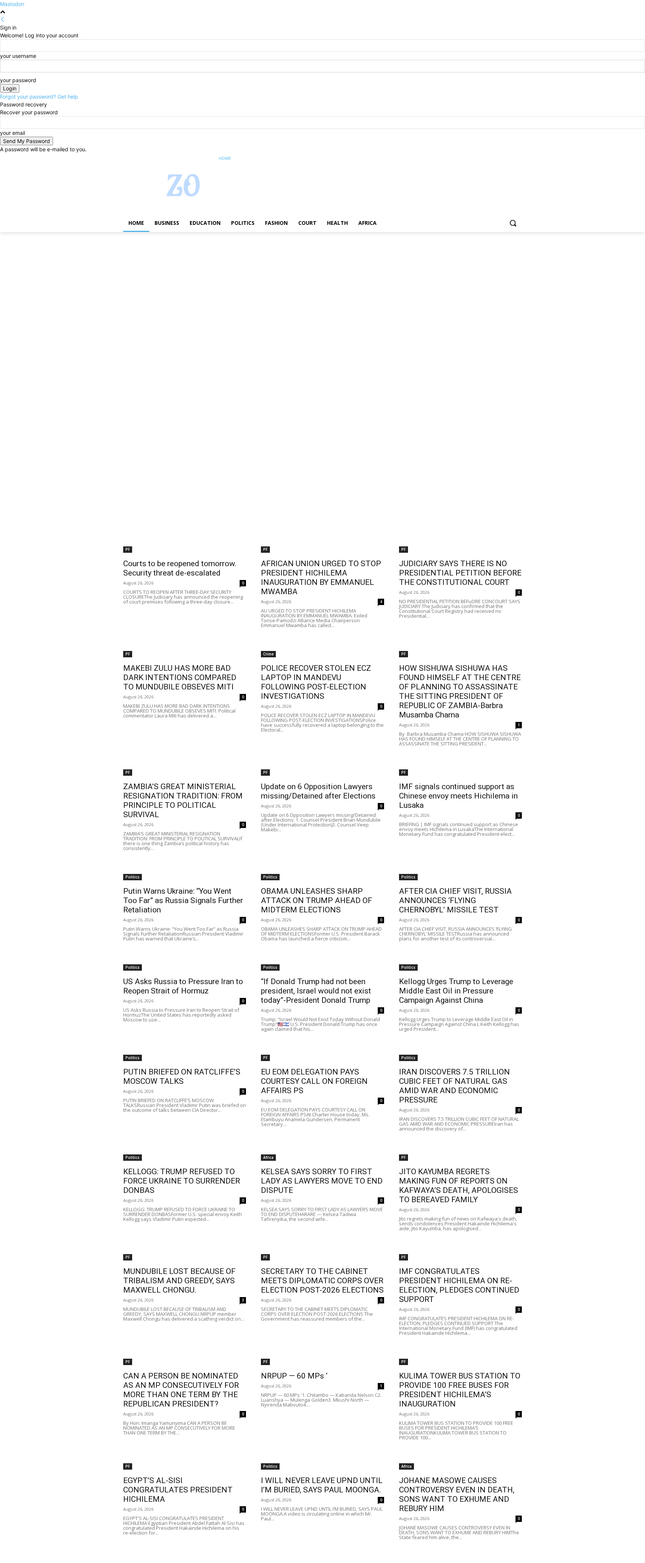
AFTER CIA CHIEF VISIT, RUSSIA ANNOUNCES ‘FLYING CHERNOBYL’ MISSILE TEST (455, 900)
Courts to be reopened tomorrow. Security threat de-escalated (180, 568)
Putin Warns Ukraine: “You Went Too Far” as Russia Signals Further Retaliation (183, 900)
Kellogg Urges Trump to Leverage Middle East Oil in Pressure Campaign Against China (456, 991)
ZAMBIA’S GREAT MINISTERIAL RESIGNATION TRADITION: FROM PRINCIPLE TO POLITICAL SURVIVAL (183, 800)
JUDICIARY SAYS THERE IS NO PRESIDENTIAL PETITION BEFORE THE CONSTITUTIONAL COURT (460, 573)
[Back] (2, 19)
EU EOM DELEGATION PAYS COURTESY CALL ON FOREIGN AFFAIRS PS (314, 1081)
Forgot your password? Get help (39, 96)
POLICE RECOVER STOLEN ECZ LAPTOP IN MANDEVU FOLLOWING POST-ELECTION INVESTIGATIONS (316, 682)
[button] (513, 223)
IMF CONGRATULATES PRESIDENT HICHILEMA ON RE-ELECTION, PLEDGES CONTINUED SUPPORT (459, 1285)
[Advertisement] (224, 287)
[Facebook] (476, 158)
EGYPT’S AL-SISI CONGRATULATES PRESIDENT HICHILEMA (178, 1490)
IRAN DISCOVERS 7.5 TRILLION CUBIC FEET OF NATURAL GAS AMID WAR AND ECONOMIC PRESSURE (454, 1085)
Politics (132, 877)
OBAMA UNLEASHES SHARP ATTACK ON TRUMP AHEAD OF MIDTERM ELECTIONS (316, 900)
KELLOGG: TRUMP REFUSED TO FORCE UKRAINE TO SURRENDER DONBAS (181, 1181)
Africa (268, 1157)
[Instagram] (486, 158)
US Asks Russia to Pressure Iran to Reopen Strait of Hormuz (183, 986)
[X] (497, 158)
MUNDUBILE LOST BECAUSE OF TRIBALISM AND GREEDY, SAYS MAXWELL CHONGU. (179, 1280)
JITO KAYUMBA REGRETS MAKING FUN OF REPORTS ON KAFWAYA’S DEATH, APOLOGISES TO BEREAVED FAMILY (458, 1185)
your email (12, 133)
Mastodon (12, 4)
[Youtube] (517, 158)
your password (18, 80)
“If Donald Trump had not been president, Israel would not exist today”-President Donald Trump (316, 991)
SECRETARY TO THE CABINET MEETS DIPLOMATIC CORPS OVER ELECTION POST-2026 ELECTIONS (322, 1280)
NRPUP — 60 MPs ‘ (294, 1375)
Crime (268, 654)
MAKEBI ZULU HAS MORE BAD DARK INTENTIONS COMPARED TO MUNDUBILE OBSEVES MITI (179, 677)
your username (18, 56)
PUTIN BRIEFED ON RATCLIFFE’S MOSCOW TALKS (181, 1076)
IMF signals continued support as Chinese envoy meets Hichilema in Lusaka (458, 796)
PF (127, 549)
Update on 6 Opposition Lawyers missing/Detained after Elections (318, 791)
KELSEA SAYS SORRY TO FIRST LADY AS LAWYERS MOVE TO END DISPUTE (322, 1181)
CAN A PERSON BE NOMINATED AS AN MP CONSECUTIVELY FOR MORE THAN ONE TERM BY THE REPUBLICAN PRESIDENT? (181, 1389)
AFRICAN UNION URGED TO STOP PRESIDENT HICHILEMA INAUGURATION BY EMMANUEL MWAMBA (321, 577)
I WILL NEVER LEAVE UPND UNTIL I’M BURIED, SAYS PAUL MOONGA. (322, 1485)
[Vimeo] (507, 158)
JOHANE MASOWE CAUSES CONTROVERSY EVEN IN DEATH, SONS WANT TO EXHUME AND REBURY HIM (456, 1494)
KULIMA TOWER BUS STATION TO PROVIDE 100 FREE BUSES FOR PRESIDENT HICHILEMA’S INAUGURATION (459, 1389)
